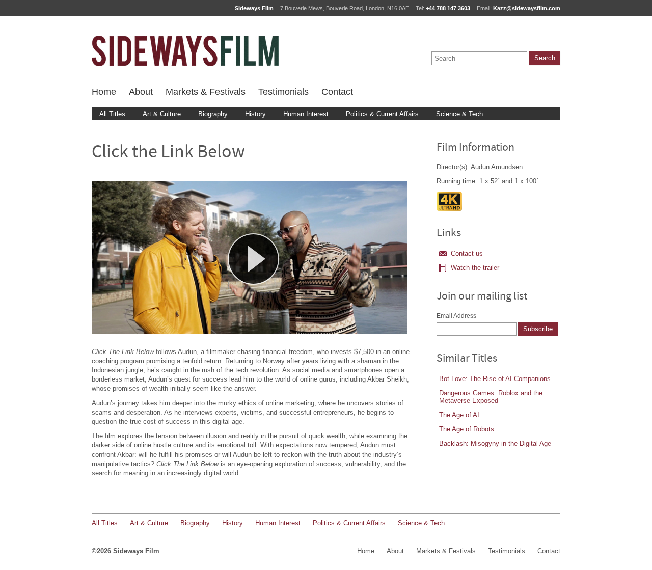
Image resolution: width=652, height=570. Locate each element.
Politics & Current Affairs (382, 114)
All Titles (112, 114)
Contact (337, 92)
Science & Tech (459, 114)
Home (104, 92)
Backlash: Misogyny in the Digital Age (495, 443)
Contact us (467, 253)
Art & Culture (162, 114)
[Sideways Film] (185, 51)
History (255, 114)
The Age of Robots (466, 429)
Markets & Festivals (206, 92)
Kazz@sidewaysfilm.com (526, 8)
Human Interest (306, 114)
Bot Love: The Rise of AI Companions (495, 379)
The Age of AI (459, 415)
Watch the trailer (475, 268)
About (141, 92)
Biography (213, 114)
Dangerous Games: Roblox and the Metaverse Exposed (490, 396)
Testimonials (283, 92)
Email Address (456, 315)
